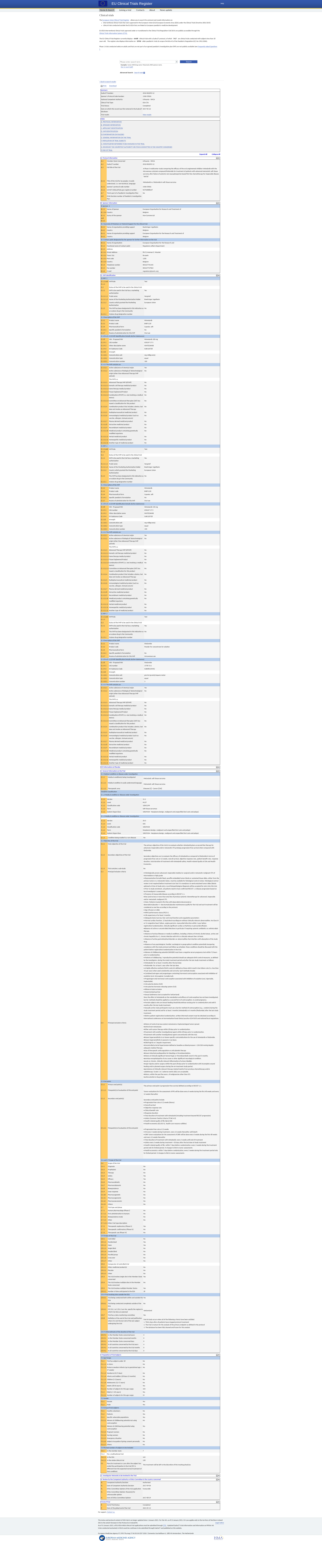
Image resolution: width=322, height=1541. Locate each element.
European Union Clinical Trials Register (115, 20)
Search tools (138, 73)
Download (112, 86)
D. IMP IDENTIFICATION (109, 131)
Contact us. (111, 1512)
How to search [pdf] (127, 67)
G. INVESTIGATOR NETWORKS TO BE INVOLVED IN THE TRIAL (123, 144)
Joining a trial (125, 10)
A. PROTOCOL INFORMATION (111, 122)
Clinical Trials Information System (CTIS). (113, 33)
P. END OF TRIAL (106, 150)
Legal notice (219, 1523)
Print (105, 86)
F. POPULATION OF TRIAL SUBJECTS (113, 141)
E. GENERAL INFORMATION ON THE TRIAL (116, 138)
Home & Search (107, 10)
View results (147, 115)
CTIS (164, 1526)
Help (222, 4)
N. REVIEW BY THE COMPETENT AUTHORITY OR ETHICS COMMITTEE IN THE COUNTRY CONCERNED (136, 147)
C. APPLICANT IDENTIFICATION (112, 128)
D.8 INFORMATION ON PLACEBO (112, 135)
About (152, 10)
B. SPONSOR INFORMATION (111, 125)
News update (166, 10)
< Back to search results (107, 82)
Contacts (140, 10)
